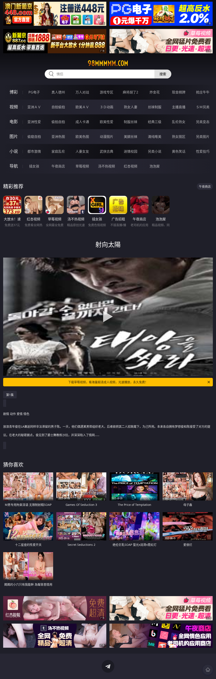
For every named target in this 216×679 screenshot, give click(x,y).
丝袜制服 (154, 107)
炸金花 (155, 92)
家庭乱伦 (58, 151)
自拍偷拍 (58, 107)
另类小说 (154, 151)
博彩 (13, 92)
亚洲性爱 (34, 121)
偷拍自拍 (58, 121)
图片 (13, 136)
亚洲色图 (58, 136)
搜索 (162, 74)
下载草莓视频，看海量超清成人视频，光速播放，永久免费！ (108, 382)
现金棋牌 (178, 92)
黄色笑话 (178, 151)
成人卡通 (82, 121)
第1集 (10, 395)
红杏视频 (130, 166)
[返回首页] (208, 670)
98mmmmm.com (108, 63)
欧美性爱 (106, 121)
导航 (13, 166)
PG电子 (34, 92)
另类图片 (202, 136)
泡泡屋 (155, 166)
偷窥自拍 (34, 136)
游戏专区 (106, 92)
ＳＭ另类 (202, 107)
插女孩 (34, 166)
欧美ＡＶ (82, 107)
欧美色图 (82, 136)
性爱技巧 (202, 151)
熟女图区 (178, 136)
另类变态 (202, 121)
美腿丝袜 (130, 136)
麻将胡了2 (130, 92)
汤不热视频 (106, 166)
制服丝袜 (130, 121)
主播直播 (178, 107)
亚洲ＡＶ (34, 107)
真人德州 (58, 92)
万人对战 (82, 92)
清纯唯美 (154, 136)
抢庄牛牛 (202, 92)
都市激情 (34, 151)
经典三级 (154, 121)
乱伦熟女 (178, 121)
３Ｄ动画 (106, 107)
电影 (13, 122)
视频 (13, 107)
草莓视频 (82, 166)
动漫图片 (106, 136)
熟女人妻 (130, 107)
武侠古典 (106, 151)
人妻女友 (82, 151)
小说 (13, 151)
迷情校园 (130, 151)
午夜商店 (58, 166)
